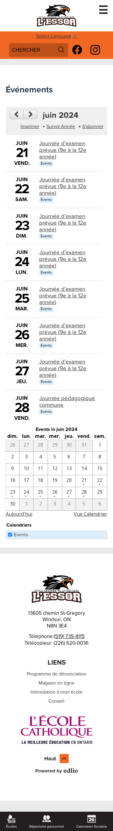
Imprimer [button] (29, 127)
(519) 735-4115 (69, 636)
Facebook (77, 49)
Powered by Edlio (57, 771)
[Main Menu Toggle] (103, 9)
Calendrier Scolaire (91, 826)
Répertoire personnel (46, 826)
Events (21, 535)
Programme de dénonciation (56, 674)
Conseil (56, 701)
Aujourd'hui (19, 514)
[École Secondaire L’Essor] (57, 16)
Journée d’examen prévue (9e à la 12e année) (62, 150)
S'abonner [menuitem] (92, 127)
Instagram (95, 49)
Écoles (11, 826)
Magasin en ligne (56, 683)
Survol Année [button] (60, 127)
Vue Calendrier (90, 514)
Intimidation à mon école (56, 692)
